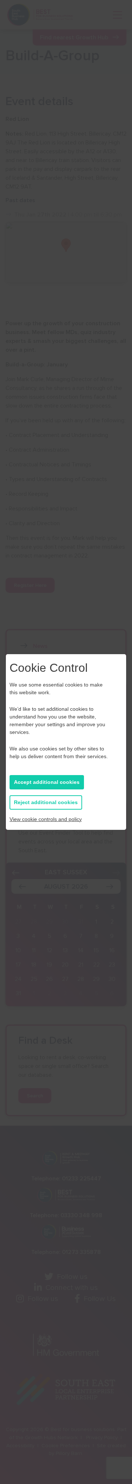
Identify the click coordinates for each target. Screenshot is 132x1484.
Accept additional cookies (47, 782)
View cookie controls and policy (46, 819)
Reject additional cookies (46, 802)
